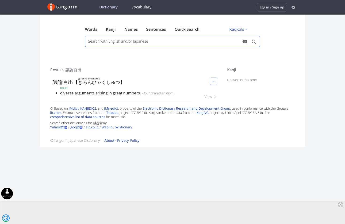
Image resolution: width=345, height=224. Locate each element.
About (109, 140)
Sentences (156, 29)
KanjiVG (202, 112)
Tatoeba (112, 112)
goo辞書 (76, 127)
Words (91, 29)
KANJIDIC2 (88, 108)
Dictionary (108, 7)
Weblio (107, 127)
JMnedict (111, 108)
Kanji (111, 29)
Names (131, 29)
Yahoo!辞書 (58, 127)
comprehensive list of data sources (77, 117)
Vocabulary (141, 7)
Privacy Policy (128, 140)
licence (55, 112)
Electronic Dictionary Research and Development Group (186, 108)
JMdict (74, 108)
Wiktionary (123, 127)
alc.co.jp (92, 127)
